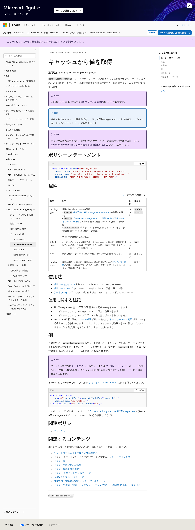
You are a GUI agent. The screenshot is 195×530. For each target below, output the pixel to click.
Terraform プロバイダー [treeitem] (19, 204)
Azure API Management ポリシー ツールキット (78, 480)
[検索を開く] (177, 25)
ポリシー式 (59, 460)
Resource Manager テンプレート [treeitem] (21, 197)
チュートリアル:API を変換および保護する (75, 452)
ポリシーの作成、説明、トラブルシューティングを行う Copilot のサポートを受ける (97, 484)
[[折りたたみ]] (35, 50)
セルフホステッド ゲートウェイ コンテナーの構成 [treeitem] (21, 298)
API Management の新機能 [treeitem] (20, 81)
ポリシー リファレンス (118, 456)
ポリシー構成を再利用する (67, 468)
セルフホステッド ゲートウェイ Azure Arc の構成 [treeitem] (21, 307)
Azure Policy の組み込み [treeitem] (19, 280)
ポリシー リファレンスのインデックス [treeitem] (22, 216)
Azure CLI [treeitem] (12, 164)
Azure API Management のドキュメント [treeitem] (20, 64)
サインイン (187, 24)
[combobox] (19, 55)
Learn (51, 52)
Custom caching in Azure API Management (113, 411)
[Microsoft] (5, 25)
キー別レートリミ (115, 365)
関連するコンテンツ (170, 76)
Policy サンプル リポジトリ (68, 476)
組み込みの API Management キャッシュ (92, 212)
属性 (163, 61)
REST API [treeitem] (12, 185)
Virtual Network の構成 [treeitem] (18, 291)
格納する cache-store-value (102, 382)
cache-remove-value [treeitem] (22, 260)
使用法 (164, 65)
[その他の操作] (144, 52)
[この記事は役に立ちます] (161, 91)
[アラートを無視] (189, 5)
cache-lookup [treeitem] (19, 239)
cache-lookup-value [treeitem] (22, 244)
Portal (152, 32)
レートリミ (77, 365)
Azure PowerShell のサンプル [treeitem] (21, 174)
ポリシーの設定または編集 (67, 464)
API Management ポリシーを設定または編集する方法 (79, 144)
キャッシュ (59, 431)
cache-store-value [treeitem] (21, 254)
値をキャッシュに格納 (92, 101)
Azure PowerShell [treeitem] (16, 169)
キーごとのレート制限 (120, 319)
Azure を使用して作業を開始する (175, 32)
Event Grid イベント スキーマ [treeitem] (21, 286)
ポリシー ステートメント (172, 58)
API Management (75, 52)
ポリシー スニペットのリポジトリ (71, 472)
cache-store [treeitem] (18, 249)
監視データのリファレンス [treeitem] (20, 180)
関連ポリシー (167, 73)
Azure (60, 52)
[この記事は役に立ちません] (164, 91)
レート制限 (85, 319)
